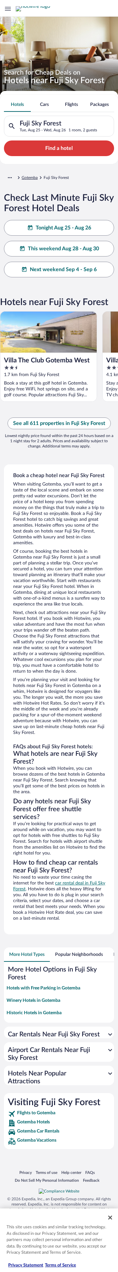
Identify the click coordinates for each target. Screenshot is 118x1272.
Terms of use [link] (46, 1172)
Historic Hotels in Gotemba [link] (34, 1013)
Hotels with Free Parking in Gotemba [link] (43, 988)
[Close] (110, 1217)
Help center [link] (71, 1172)
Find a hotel (59, 148)
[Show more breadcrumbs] (10, 177)
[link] (59, 1114)
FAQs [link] (90, 1172)
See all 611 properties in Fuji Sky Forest (59, 423)
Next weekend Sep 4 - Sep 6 (63, 269)
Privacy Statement (25, 1265)
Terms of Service (60, 1265)
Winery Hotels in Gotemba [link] (33, 1000)
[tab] (17, 104)
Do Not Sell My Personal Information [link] (47, 1180)
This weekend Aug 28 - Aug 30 (63, 248)
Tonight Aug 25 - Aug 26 (63, 227)
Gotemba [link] (30, 178)
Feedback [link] (91, 1180)
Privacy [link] (25, 1172)
